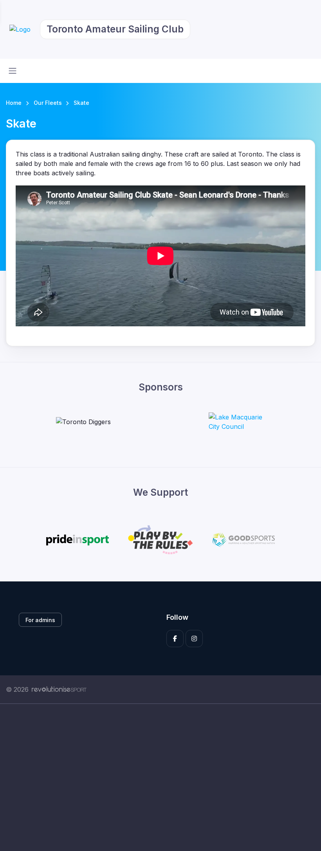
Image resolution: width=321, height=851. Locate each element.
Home (14, 102)
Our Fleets (48, 102)
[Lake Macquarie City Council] (238, 421)
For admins (40, 620)
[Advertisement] (160, 777)
